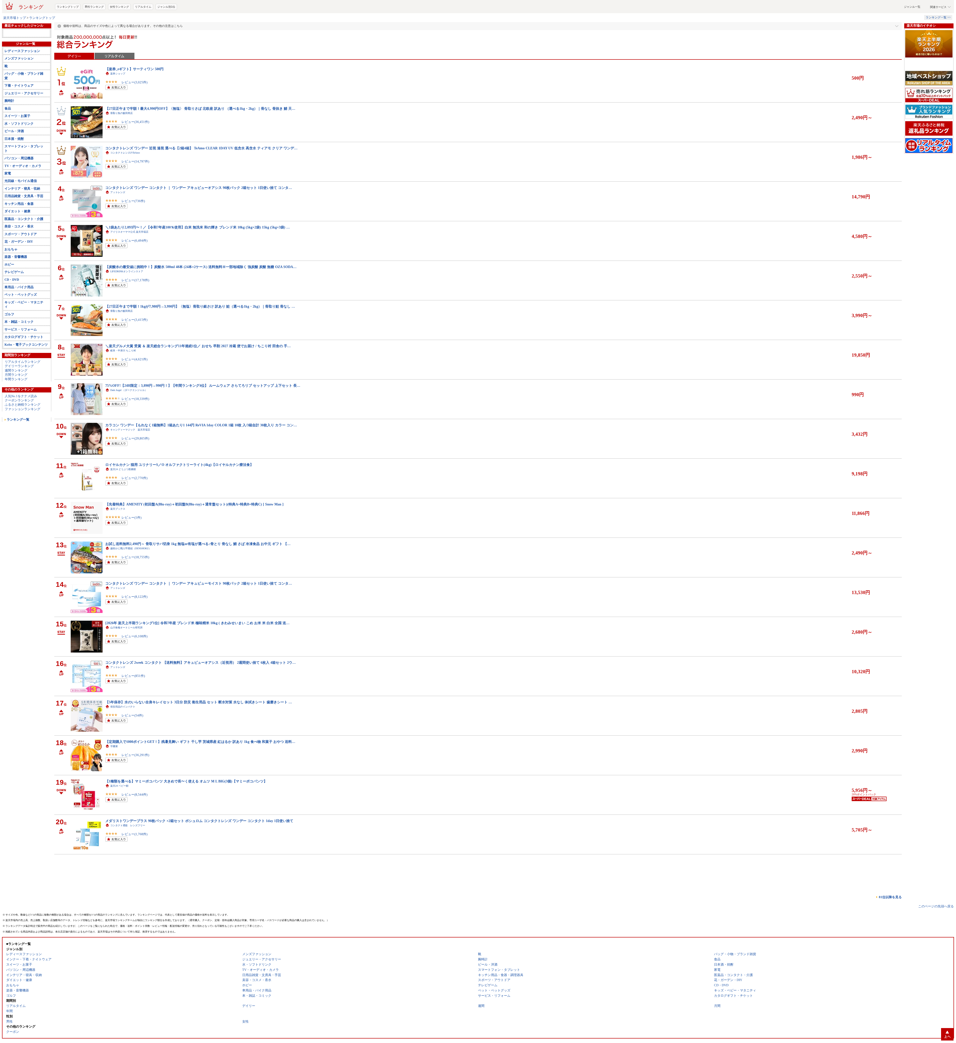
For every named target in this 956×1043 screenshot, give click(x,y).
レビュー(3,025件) (134, 102)
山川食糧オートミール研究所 (126, 647)
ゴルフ (9, 343)
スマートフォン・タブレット (23, 177)
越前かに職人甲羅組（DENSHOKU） (130, 568)
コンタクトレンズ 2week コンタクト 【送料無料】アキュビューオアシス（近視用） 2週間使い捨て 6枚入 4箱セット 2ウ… (200, 682)
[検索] (813, 10)
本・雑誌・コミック (19, 350)
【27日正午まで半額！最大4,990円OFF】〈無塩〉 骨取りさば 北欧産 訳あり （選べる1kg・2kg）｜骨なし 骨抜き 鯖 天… (200, 128)
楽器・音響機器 (15, 285)
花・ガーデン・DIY (18, 270)
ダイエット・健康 (17, 240)
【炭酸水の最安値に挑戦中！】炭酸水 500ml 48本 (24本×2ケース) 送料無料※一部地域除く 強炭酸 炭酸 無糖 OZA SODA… (201, 287)
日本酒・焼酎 (14, 167)
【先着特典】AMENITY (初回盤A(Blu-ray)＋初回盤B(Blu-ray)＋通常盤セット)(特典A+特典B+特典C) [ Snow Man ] (194, 524)
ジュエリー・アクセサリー (23, 122)
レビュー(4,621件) (134, 379)
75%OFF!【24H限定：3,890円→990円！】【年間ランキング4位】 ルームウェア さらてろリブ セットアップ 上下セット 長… (202, 405)
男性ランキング (94, 26)
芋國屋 (114, 766)
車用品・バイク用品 (19, 316)
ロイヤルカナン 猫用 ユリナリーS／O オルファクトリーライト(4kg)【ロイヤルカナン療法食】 (179, 485)
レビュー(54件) (132, 735)
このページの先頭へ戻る (936, 926)
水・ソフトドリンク (19, 152)
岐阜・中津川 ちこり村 (123, 370)
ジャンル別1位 (166, 26)
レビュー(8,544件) (134, 814)
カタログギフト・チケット (23, 365)
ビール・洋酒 (14, 160)
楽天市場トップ (14, 38)
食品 (7, 137)
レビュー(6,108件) (134, 656)
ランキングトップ (68, 26)
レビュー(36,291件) (135, 775)
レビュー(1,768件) (134, 854)
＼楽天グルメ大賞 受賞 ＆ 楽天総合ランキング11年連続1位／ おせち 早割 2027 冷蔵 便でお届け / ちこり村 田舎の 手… (198, 366)
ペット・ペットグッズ (20, 323)
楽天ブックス (117, 528)
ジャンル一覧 (912, 26)
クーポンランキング (19, 429)
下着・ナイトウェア (19, 114)
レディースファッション (22, 79)
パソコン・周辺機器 (19, 187)
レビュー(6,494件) (134, 260)
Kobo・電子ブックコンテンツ (26, 373)
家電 (7, 202)
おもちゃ (10, 278)
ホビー (9, 293)
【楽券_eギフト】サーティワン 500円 (134, 89)
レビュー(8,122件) (134, 616)
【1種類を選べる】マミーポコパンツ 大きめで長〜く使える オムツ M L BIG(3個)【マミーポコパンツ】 (186, 801)
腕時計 (9, 129)
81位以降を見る (890, 917)
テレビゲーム (14, 300)
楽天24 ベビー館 (119, 805)
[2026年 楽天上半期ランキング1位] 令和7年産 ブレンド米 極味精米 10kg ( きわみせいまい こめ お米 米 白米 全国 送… (197, 643)
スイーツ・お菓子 (17, 144)
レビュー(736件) (133, 221)
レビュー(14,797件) (135, 181)
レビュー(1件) (131, 537)
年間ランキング (16, 408)
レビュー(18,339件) (135, 419)
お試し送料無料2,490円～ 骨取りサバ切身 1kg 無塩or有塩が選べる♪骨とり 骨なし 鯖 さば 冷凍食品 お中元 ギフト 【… (198, 564)
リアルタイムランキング (22, 390)
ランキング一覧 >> (938, 37)
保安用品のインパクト (122, 726)
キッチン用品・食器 (19, 232)
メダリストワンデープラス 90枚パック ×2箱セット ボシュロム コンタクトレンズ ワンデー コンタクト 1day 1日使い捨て (199, 841)
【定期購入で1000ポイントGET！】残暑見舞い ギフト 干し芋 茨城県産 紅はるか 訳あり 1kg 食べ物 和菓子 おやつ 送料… (200, 762)
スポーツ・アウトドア (20, 263)
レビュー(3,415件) (134, 339)
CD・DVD (11, 308)
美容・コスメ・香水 (19, 255)
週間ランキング (16, 399)
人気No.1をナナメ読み (21, 425)
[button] (844, 10)
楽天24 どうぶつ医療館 (123, 489)
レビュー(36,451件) (135, 142)
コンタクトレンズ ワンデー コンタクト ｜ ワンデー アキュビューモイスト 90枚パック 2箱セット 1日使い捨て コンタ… (198, 603)
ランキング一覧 (18, 448)
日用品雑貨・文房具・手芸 (23, 224)
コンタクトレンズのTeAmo (125, 172)
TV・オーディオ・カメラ (22, 194)
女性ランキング (119, 26)
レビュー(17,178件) (135, 300)
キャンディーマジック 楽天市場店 (130, 449)
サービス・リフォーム (20, 358)
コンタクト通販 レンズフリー (127, 845)
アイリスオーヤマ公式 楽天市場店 (129, 251)
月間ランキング (16, 403)
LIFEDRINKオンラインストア (126, 291)
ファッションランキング (22, 437)
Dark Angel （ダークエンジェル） (128, 410)
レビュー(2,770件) (134, 498)
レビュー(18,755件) (135, 577)
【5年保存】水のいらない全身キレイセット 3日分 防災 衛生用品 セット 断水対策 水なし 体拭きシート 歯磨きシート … (198, 722)
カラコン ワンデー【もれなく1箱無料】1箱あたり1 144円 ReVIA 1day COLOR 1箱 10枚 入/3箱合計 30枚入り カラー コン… (201, 445)
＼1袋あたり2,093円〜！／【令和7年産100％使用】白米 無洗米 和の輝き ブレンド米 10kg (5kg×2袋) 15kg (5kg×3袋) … (197, 247)
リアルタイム (143, 26)
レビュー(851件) (133, 696)
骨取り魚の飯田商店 (121, 133)
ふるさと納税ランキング (22, 433)
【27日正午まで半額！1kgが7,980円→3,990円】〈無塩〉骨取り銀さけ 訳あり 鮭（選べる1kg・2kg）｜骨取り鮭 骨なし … (200, 326)
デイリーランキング (19, 394)
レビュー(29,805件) (135, 458)
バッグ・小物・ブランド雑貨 (23, 104)
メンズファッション (19, 87)
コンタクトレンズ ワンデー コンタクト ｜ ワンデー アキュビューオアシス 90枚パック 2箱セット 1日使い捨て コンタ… (198, 208)
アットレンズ (117, 212)
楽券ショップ (117, 93)
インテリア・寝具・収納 (22, 217)
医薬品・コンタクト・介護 (23, 247)
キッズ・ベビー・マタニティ (23, 333)
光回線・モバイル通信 (20, 209)
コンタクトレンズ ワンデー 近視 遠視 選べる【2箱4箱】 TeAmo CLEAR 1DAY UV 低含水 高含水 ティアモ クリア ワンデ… (201, 168)
